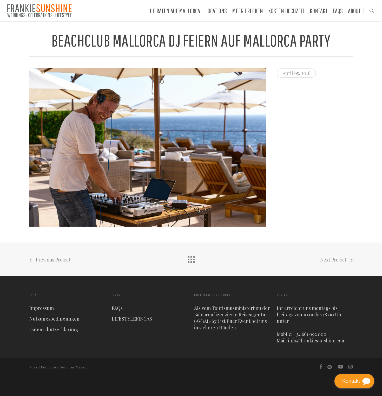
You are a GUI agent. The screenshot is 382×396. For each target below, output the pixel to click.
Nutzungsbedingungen (54, 319)
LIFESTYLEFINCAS (132, 319)
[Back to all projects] (191, 258)
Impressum (41, 308)
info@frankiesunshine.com (317, 340)
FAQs (117, 308)
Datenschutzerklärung (53, 329)
